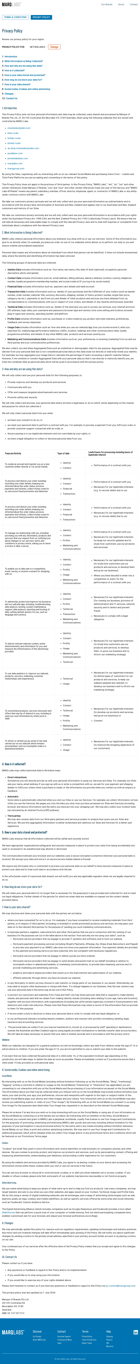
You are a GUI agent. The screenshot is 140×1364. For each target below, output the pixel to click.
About (121, 4)
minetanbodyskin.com (19, 128)
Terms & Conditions (15, 17)
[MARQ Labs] (11, 4)
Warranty (109, 1346)
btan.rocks (13, 133)
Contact (134, 4)
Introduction (11, 56)
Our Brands (107, 4)
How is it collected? (15, 70)
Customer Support (64, 1336)
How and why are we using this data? (23, 65)
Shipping (109, 1336)
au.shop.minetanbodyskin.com (23, 148)
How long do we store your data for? (23, 79)
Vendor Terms (87, 1343)
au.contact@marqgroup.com (120, 1285)
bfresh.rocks (14, 143)
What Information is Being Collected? (24, 61)
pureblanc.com (15, 153)
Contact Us (11, 98)
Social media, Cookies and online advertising (27, 89)
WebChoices (8, 1212)
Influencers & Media (64, 1340)
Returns (109, 1340)
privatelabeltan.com (18, 158)
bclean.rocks (14, 138)
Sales (59, 1343)
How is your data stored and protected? (25, 75)
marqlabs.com (15, 163)
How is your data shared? (17, 84)
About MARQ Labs (39, 1340)
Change (54, 47)
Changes (9, 93)
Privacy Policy (41, 17)
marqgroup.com (16, 168)
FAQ (107, 1343)
